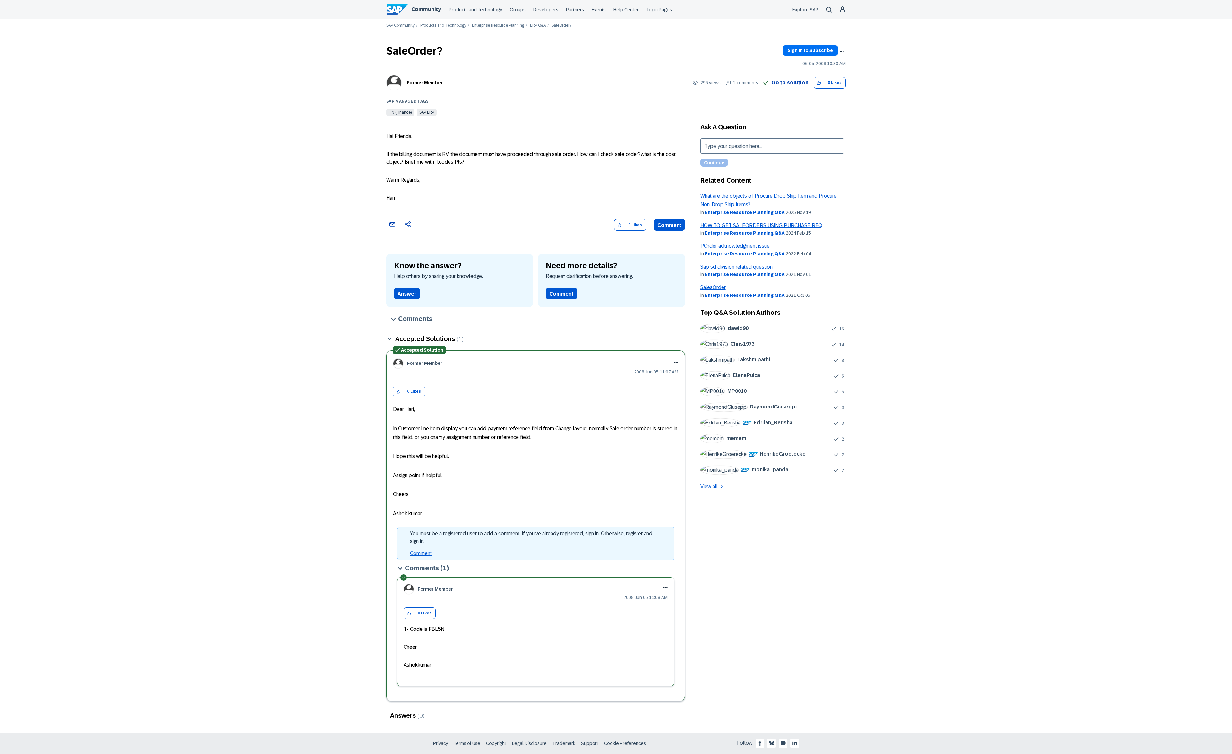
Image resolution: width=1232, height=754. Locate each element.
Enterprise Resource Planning (498, 25)
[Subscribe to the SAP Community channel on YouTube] (783, 743)
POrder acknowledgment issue (735, 246)
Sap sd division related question (736, 267)
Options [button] (841, 51)
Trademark (563, 743)
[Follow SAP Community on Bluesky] (771, 743)
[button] (819, 83)
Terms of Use (467, 743)
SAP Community (400, 25)
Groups (518, 9)
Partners (575, 9)
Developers (545, 9)
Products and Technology (475, 9)
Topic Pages (659, 9)
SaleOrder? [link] (561, 25)
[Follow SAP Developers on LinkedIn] (794, 743)
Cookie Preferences (625, 743)
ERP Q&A (538, 25)
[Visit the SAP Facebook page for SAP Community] (760, 743)
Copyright (496, 743)
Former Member (425, 82)
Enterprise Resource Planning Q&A (745, 212)
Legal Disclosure (529, 743)
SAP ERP (426, 112)
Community (426, 9)
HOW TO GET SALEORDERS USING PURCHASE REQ (761, 225)
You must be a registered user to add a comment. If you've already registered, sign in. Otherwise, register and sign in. (531, 537)
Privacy (440, 743)
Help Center (626, 9)
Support (589, 743)
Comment (669, 225)
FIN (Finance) (400, 112)
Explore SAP (805, 9)
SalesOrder (713, 287)
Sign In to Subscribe (810, 50)
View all (709, 486)
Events (599, 9)
